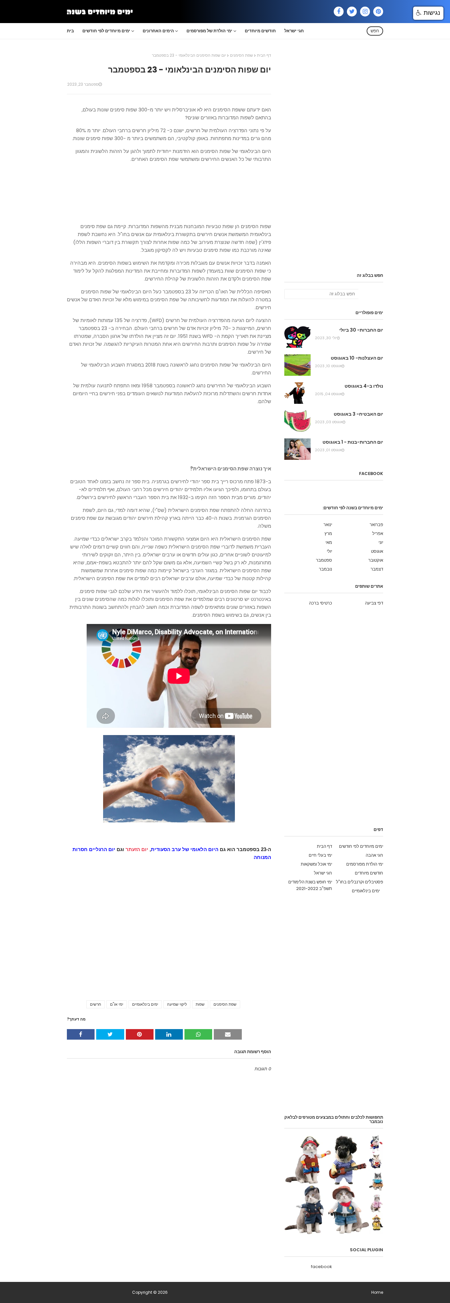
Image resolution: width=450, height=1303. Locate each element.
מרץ (328, 533)
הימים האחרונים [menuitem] (158, 31)
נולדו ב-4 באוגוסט (364, 386)
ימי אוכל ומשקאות (316, 864)
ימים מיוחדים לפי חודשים (361, 846)
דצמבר (377, 569)
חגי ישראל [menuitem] (294, 31)
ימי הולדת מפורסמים (364, 864)
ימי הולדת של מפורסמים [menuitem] (209, 31)
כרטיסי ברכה (320, 603)
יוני (381, 542)
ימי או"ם (116, 1004)
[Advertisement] (169, 193)
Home (377, 1292)
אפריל (377, 533)
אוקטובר (375, 560)
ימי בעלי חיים (320, 855)
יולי (329, 551)
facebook (321, 1266)
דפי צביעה (374, 603)
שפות (200, 1004)
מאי (328, 542)
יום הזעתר (137, 849)
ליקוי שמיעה (177, 1004)
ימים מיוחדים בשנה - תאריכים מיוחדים (99, 1292)
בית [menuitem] (70, 31)
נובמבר (325, 569)
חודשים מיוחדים (369, 873)
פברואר (376, 524)
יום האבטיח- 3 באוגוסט (358, 414)
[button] (428, 13)
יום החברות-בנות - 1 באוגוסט (353, 442)
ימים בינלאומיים (145, 1004)
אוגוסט (377, 551)
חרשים (95, 1004)
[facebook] (339, 11)
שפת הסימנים (241, 55)
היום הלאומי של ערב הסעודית (184, 849)
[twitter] (352, 11)
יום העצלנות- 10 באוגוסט (357, 358)
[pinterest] (378, 11)
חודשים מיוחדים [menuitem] (260, 31)
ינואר (327, 524)
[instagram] (365, 11)
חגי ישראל (323, 873)
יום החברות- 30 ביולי (361, 330)
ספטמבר (324, 560)
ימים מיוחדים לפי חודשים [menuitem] (106, 31)
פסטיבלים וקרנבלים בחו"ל (359, 882)
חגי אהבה (374, 855)
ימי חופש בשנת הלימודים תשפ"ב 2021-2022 (310, 885)
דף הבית (264, 55)
